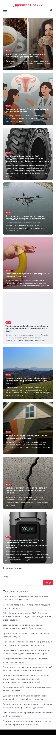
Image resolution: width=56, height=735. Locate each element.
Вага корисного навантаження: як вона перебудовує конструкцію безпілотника (25, 217)
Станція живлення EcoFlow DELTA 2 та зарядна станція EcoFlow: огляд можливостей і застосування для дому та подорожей (26, 544)
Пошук (6, 576)
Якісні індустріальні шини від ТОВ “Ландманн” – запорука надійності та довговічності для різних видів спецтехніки (27, 158)
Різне (8, 51)
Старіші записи (13, 568)
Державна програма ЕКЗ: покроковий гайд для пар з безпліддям (27, 110)
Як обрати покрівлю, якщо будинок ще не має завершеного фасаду (26, 436)
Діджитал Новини (28, 5)
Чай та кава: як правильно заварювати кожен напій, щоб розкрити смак (25, 55)
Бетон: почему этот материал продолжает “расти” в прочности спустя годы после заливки (26, 490)
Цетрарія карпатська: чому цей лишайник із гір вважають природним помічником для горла (27, 380)
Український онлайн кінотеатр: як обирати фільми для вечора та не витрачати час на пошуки (26, 328)
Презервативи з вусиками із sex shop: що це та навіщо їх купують (27, 274)
